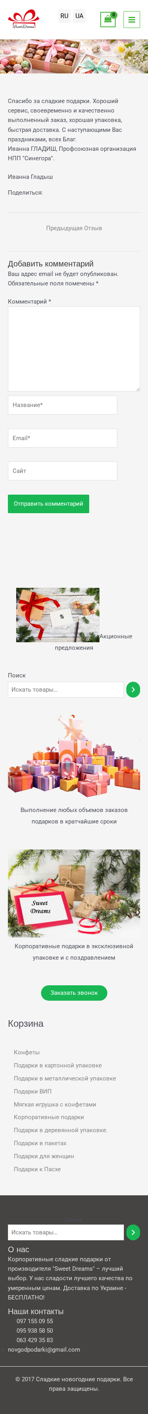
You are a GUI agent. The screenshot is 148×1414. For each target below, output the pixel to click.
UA (79, 16)
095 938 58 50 (35, 1330)
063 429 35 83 (35, 1340)
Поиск (17, 675)
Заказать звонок (74, 992)
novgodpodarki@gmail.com (44, 1349)
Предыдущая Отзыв (74, 228)
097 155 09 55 (35, 1321)
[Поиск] (133, 690)
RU (64, 16)
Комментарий (29, 301)
